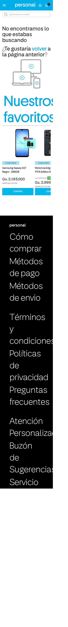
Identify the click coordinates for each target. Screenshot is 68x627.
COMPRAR (17, 191)
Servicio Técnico (25, 488)
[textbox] (26, 14)
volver (39, 49)
